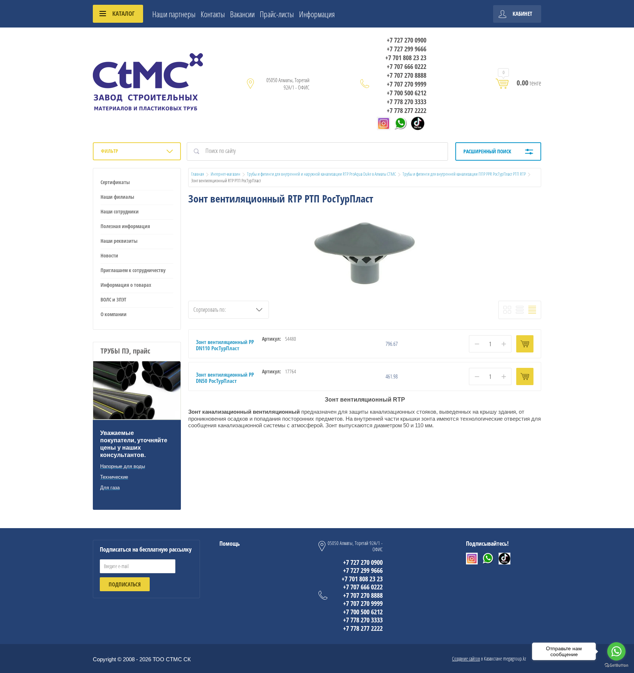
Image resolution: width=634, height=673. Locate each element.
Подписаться (125, 584)
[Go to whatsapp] (616, 651)
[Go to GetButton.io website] (616, 665)
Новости (109, 255)
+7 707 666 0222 (406, 66)
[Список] (520, 310)
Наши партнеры (174, 13)
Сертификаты (115, 182)
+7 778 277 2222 (406, 110)
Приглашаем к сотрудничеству (133, 270)
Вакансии (242, 13)
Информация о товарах (126, 284)
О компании (114, 314)
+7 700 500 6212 (406, 92)
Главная (197, 174)
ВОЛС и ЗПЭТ (113, 299)
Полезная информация (125, 226)
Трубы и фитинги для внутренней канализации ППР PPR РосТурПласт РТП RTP (464, 174)
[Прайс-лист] (532, 310)
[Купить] (524, 343)
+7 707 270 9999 (406, 84)
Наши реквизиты (119, 240)
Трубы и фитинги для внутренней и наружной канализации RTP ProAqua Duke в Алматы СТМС (321, 174)
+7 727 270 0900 (406, 40)
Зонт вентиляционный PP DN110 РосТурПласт (225, 345)
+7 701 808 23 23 (405, 57)
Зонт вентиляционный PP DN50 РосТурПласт (225, 377)
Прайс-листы (277, 13)
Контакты (213, 13)
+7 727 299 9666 (406, 48)
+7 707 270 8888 (406, 75)
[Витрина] (507, 310)
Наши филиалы (117, 196)
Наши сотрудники (120, 211)
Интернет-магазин (225, 174)
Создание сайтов (466, 658)
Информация (317, 13)
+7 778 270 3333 (406, 101)
